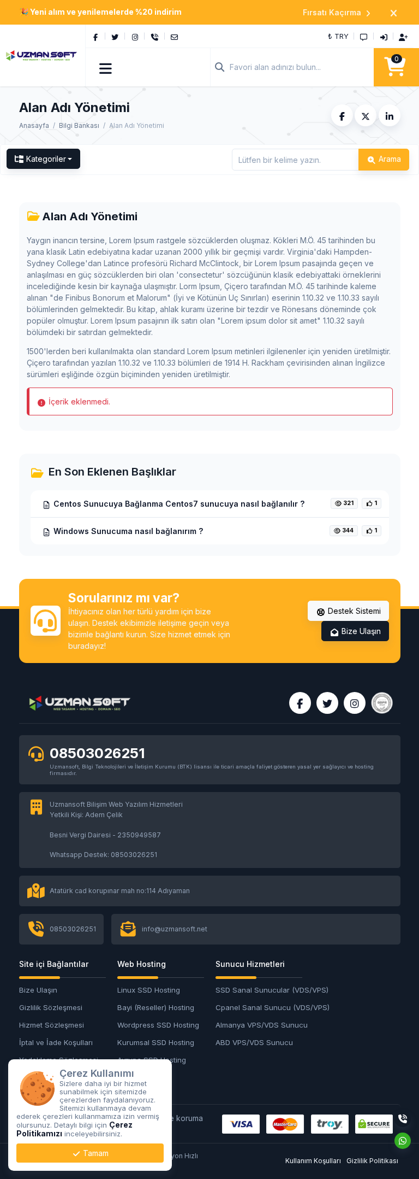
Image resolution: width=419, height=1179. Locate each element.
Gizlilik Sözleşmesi (50, 1007)
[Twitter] (115, 36)
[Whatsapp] (402, 1141)
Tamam (95, 1153)
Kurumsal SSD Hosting (155, 1042)
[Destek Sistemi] (364, 36)
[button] (106, 67)
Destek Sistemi (353, 610)
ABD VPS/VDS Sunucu (254, 1042)
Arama (388, 158)
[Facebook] (95, 36)
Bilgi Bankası (79, 125)
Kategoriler (46, 158)
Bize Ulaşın (360, 631)
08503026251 (97, 752)
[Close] (393, 12)
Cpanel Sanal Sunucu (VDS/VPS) (259, 1007)
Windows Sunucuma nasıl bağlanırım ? (127, 531)
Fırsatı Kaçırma (332, 12)
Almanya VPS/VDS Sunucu (259, 1024)
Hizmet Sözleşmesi (51, 1024)
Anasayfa (34, 125)
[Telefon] (154, 36)
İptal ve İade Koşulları (56, 1042)
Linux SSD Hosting (148, 990)
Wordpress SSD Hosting (158, 1024)
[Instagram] (135, 36)
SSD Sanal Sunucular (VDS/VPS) (259, 990)
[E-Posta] (174, 36)
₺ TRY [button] (338, 36)
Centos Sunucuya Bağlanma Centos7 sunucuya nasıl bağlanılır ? (177, 503)
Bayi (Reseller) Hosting (155, 1007)
